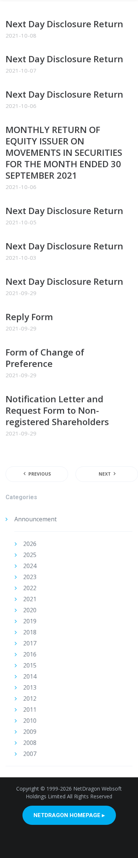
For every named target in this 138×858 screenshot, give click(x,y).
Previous (39, 474)
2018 (29, 632)
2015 (29, 665)
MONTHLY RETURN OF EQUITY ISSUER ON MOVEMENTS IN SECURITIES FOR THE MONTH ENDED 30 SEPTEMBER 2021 (64, 152)
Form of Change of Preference (45, 358)
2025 (29, 555)
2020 (29, 610)
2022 (29, 588)
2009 (29, 732)
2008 (29, 743)
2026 (29, 544)
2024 (29, 566)
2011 (29, 709)
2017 (29, 643)
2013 (29, 687)
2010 (29, 721)
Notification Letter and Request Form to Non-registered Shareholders (58, 410)
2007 (29, 754)
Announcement (35, 519)
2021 (29, 599)
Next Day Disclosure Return (64, 24)
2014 (29, 676)
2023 (29, 577)
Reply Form (30, 317)
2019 (29, 621)
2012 (29, 698)
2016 (29, 654)
